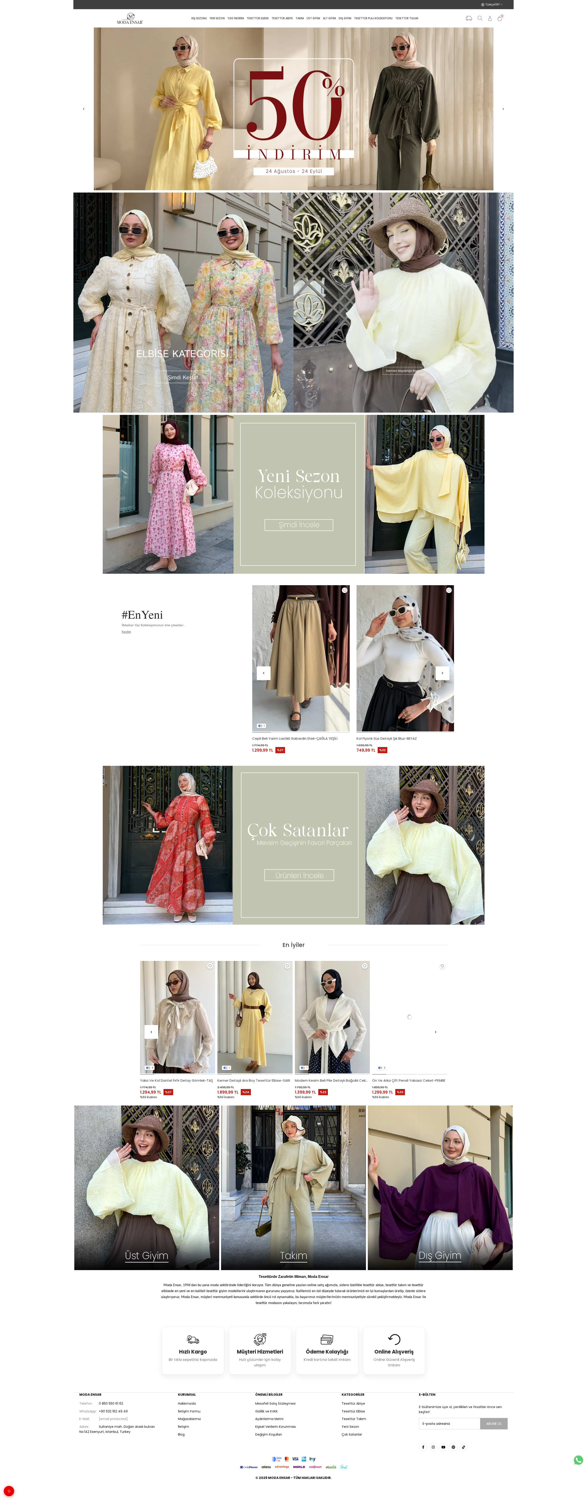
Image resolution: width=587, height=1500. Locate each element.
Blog (181, 1434)
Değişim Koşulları (268, 1434)
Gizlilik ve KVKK (266, 1411)
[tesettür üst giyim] (146, 1188)
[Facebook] (423, 1447)
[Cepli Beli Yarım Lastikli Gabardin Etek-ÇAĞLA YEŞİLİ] (301, 658)
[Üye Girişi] (490, 18)
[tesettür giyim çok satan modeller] (293, 845)
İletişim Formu (189, 1411)
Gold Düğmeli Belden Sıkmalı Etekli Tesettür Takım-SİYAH (255, 1080)
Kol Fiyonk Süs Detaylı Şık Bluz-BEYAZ (387, 738)
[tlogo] (293, 1489)
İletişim (183, 1426)
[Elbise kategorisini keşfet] (183, 303)
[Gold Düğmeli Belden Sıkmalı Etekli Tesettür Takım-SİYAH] (255, 1017)
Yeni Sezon (350, 1426)
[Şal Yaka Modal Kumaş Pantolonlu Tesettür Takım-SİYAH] (409, 1017)
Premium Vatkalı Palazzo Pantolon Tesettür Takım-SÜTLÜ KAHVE (177, 1080)
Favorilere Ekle (344, 590)
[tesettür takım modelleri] (293, 1188)
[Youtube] (443, 1447)
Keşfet (126, 632)
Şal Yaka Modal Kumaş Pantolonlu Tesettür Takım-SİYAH (409, 1080)
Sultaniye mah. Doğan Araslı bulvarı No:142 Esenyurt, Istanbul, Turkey (117, 1429)
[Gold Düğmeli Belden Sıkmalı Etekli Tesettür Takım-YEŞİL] (332, 1017)
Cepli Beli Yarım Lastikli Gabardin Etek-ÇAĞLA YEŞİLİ (295, 738)
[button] (261, 732)
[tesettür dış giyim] (440, 1188)
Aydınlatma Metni (269, 1419)
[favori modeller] (293, 109)
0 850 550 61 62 (101, 1403)
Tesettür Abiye (353, 1403)
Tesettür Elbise (353, 1411)
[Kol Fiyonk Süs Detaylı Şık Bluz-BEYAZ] (405, 658)
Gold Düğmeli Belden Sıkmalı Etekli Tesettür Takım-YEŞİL (332, 1080)
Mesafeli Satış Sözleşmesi (275, 1403)
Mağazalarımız (189, 1419)
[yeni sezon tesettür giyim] (293, 494)
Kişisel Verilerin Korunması (275, 1426)
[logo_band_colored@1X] (293, 1459)
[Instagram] (433, 1447)
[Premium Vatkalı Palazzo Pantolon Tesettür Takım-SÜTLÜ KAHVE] (177, 1017)
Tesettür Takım (354, 1419)
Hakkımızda (187, 1403)
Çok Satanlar (352, 1434)
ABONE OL (494, 1423)
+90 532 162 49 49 (103, 1411)
